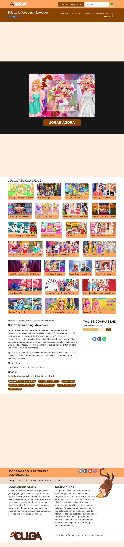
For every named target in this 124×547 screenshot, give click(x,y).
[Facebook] (99, 339)
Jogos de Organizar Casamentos (21, 385)
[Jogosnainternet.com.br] (18, 4)
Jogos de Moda (15, 389)
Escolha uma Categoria (70, 4)
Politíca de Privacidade (41, 480)
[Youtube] (90, 471)
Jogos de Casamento (46, 385)
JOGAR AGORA (62, 122)
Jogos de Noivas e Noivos (48, 381)
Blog (12, 480)
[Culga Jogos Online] (26, 535)
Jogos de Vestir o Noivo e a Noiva (22, 381)
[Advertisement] (62, 41)
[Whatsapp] (104, 339)
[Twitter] (94, 339)
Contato (59, 480)
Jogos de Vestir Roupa (66, 385)
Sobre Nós (22, 480)
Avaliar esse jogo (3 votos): (92, 325)
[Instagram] (95, 471)
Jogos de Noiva (68, 381)
